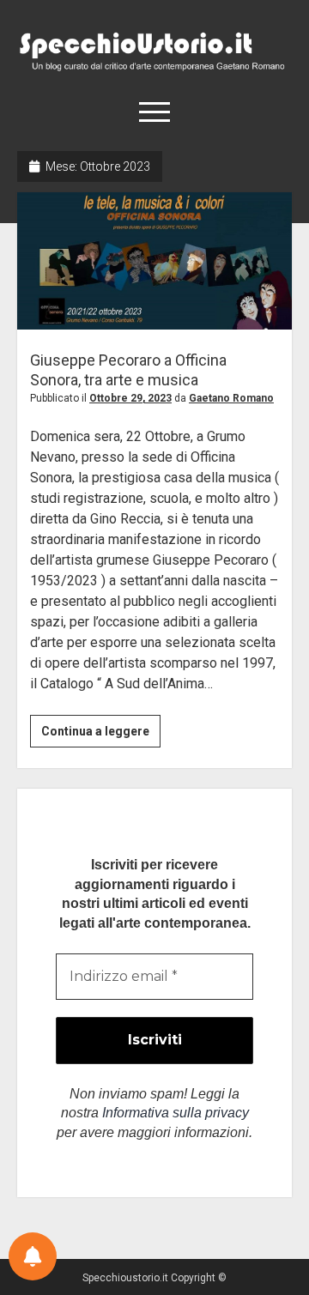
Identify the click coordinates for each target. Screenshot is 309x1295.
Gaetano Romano (231, 398)
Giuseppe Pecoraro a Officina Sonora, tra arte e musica (154, 261)
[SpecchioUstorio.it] (154, 68)
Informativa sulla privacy (175, 1112)
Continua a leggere (101, 735)
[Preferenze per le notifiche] (33, 1256)
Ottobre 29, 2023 (130, 398)
